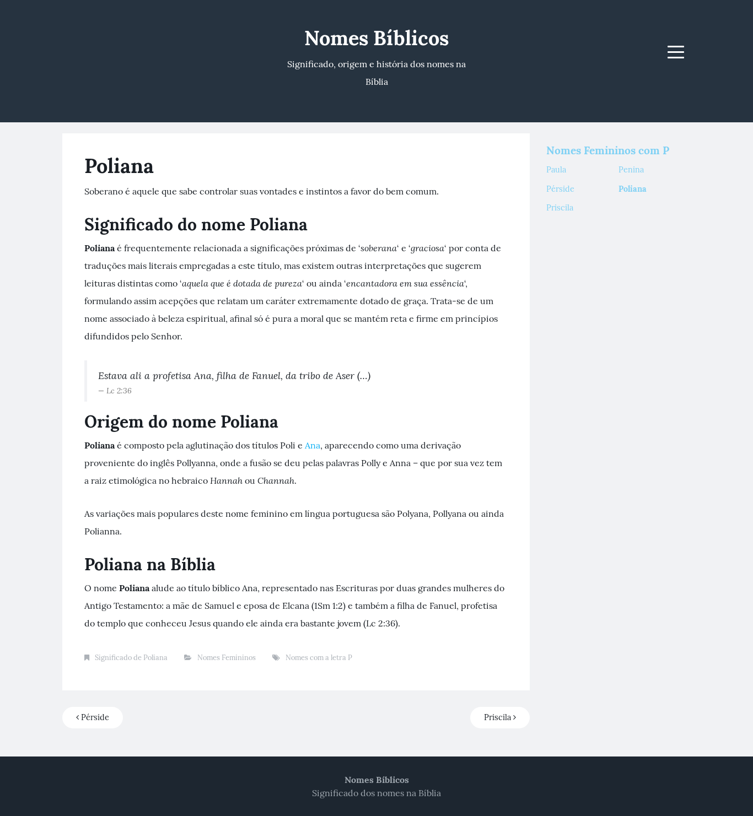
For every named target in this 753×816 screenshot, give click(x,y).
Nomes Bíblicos (376, 38)
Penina (631, 170)
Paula (556, 170)
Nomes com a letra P (319, 657)
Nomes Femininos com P (607, 150)
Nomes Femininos (226, 657)
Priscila (498, 717)
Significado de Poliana (131, 657)
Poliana (632, 189)
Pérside (94, 717)
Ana (312, 445)
